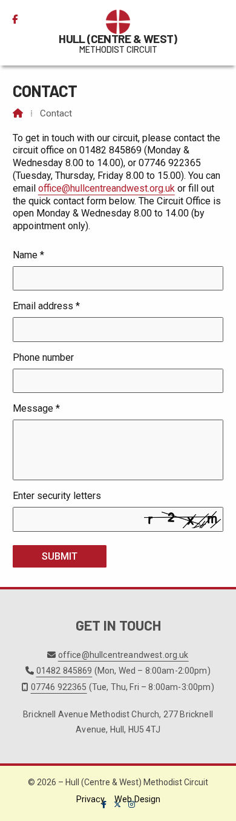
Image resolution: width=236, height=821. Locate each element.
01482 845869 (64, 670)
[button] (218, 19)
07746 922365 (59, 687)
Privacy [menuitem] (90, 799)
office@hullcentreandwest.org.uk (106, 188)
